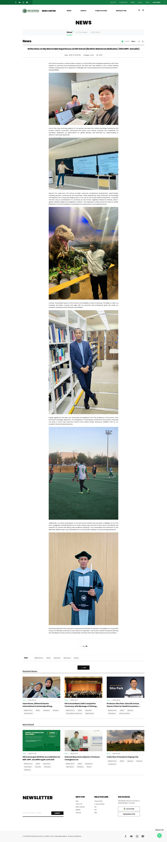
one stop (79, 804)
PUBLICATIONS (101, 11)
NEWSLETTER (121, 11)
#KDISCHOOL (39, 658)
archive (78, 813)
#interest (80, 767)
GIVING (147, 2)
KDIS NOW (95, 32)
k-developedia (99, 804)
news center (80, 807)
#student (57, 658)
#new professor (124, 713)
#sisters (55, 710)
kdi (95, 807)
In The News (81, 32)
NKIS (95, 813)
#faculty (130, 710)
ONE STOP (113, 2)
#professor (112, 713)
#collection (112, 764)
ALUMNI (140, 2)
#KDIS (48, 658)
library (78, 810)
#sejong (130, 761)
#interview (67, 658)
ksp (95, 810)
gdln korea (98, 801)
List (84, 667)
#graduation (90, 713)
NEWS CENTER (49, 11)
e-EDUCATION (123, 2)
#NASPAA (27, 770)
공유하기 (139, 41)
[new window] (125, 836)
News (69, 32)
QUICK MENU (156, 2)
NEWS (69, 11)
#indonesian (28, 713)
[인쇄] (142, 41)
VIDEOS (83, 11)
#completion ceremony (74, 713)
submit (57, 813)
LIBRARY (132, 2)
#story (76, 658)
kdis (77, 801)
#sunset (139, 761)
